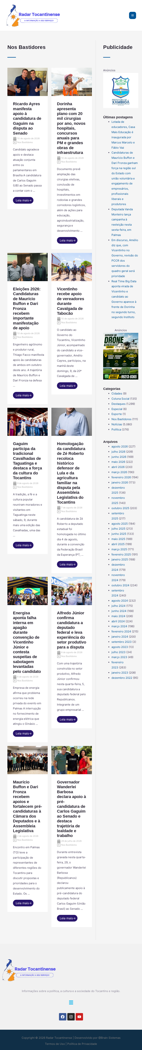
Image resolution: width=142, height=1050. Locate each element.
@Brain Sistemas (109, 1037)
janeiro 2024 (119, 636)
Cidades (116, 393)
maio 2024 (118, 616)
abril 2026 (118, 467)
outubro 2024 (120, 585)
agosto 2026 (119, 446)
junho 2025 (118, 534)
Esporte (116, 414)
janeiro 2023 (119, 672)
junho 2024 (118, 611)
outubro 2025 (120, 508)
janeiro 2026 (119, 482)
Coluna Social (120, 398)
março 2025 (119, 549)
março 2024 (119, 626)
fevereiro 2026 (121, 477)
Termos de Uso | (56, 1044)
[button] (71, 1003)
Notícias (116, 424)
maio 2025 (118, 539)
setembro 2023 (121, 642)
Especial (116, 409)
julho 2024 (118, 606)
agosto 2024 (119, 600)
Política (116, 429)
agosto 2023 (119, 647)
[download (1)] (120, 90)
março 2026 (119, 472)
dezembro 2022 (121, 678)
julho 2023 (118, 652)
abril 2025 (118, 544)
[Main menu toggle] (132, 15)
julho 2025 (118, 528)
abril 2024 (118, 621)
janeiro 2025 (119, 559)
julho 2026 (118, 451)
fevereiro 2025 (121, 554)
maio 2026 (118, 462)
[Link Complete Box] (27, 138)
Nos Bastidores (121, 419)
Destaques (118, 404)
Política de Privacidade (82, 1044)
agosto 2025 (119, 523)
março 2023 (119, 657)
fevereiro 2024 (121, 631)
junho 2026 (118, 457)
